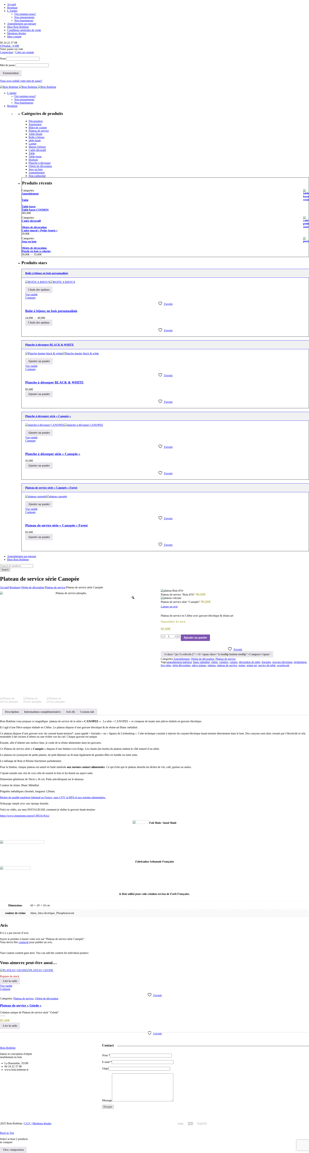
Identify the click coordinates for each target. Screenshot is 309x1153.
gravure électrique (282, 662)
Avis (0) (70, 711)
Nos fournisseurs (23, 20)
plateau (212, 665)
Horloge (33, 159)
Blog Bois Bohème (18, 26)
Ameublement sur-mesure (21, 23)
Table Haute (35, 133)
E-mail (107, 1061)
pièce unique (199, 665)
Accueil (11, 4)
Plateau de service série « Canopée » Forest (56, 525)
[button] (39, 361)
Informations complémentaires (42, 711)
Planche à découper (40, 162)
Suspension (35, 124)
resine (242, 665)
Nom (3, 58)
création (223, 662)
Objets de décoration (40, 166)
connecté (24, 942)
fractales (266, 662)
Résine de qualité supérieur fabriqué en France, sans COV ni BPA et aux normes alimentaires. (53, 797)
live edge (166, 665)
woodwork (283, 665)
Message (107, 1100)
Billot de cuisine (38, 127)
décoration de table (249, 662)
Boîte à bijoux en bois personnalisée (51, 311)
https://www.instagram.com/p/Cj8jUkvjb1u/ (24, 815)
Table (32, 153)
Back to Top (7, 1132)
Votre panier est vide (11, 49)
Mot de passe (7, 65)
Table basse (35, 156)
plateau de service (227, 665)
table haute (35, 140)
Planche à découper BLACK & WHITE (54, 382)
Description (12, 711)
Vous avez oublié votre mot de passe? (21, 80)
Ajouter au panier (195, 637)
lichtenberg (300, 662)
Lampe (32, 143)
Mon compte (14, 36)
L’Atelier (12, 10)
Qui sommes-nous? (25, 14)
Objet (105, 1068)
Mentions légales (16, 33)
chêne (214, 662)
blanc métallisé (201, 662)
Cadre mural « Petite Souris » (40, 230)
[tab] (12, 712)
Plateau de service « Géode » (20, 1005)
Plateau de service (39, 130)
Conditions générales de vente (24, 30)
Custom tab (87, 711)
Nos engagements (24, 17)
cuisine (233, 662)
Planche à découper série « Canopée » (52, 454)
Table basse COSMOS (35, 209)
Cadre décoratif (37, 150)
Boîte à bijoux (37, 137)
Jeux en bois (36, 169)
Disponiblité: (168, 621)
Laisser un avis (169, 606)
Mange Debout (37, 146)
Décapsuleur (36, 121)
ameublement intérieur (179, 662)
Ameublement (37, 172)
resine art (252, 665)
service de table (267, 665)
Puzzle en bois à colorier (36, 251)
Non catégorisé (37, 175)
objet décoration (181, 665)
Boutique (12, 7)
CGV (27, 1123)
